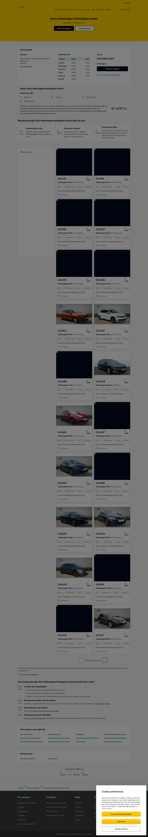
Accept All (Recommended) (121, 814)
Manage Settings (121, 829)
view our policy (107, 808)
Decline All (121, 821)
